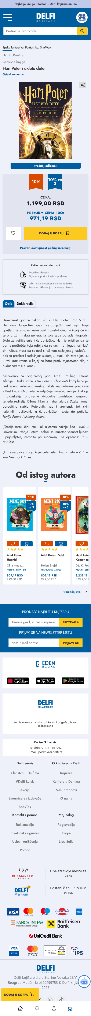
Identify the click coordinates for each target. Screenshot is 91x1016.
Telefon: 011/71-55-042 (45, 748)
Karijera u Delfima (66, 781)
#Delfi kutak (25, 781)
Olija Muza (14, 565)
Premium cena (40, 212)
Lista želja (66, 841)
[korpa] (27, 544)
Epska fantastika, (14, 47)
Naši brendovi (66, 789)
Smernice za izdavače (24, 798)
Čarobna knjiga (14, 61)
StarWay (45, 47)
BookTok (25, 806)
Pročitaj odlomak (46, 166)
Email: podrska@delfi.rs (45, 752)
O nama (66, 798)
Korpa (66, 833)
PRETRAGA (70, 622)
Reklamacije (25, 824)
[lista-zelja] (13, 544)
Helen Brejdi (49, 565)
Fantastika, (32, 47)
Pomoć (25, 850)
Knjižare (66, 773)
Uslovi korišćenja (25, 841)
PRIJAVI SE (71, 643)
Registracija (66, 824)
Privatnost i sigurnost (25, 833)
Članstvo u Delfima (25, 773)
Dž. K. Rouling (13, 55)
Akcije (25, 789)
